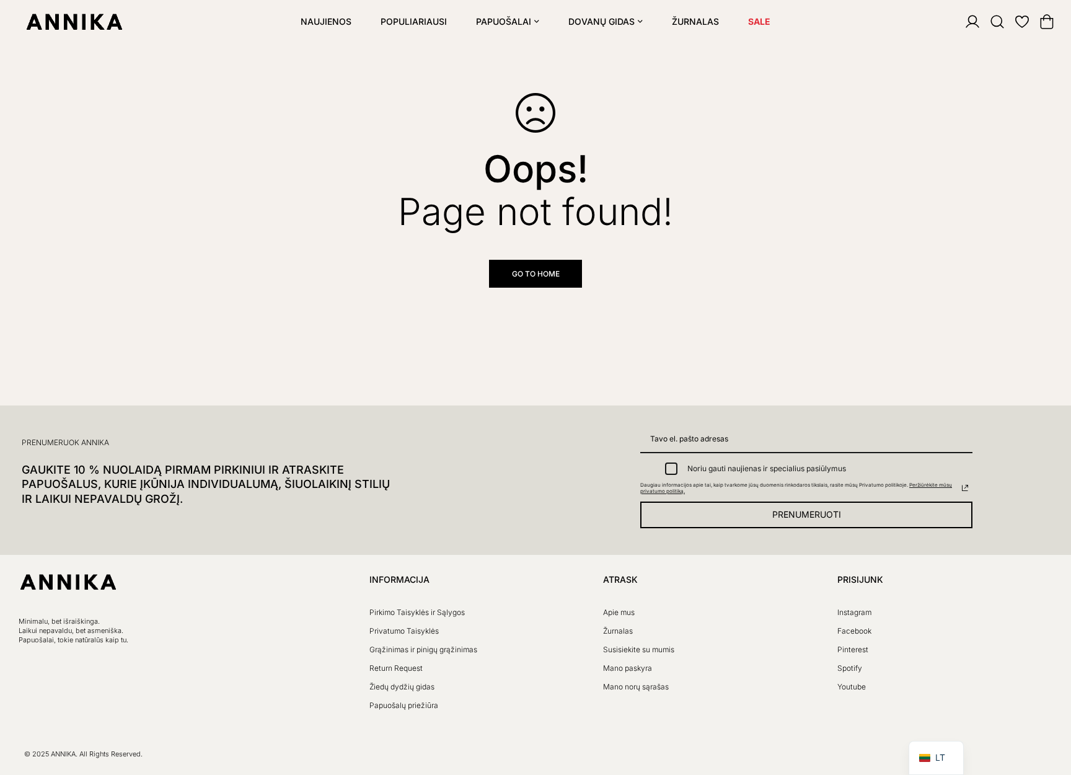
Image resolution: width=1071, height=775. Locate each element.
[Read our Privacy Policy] (965, 487)
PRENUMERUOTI (806, 514)
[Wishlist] (1014, 22)
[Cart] (1038, 22)
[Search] (989, 22)
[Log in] (964, 22)
